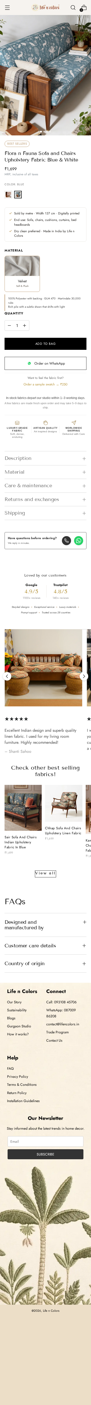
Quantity (14, 313)
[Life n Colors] (45, 7)
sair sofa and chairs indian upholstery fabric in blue (20, 842)
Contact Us (54, 1040)
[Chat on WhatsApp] (78, 540)
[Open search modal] (73, 8)
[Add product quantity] (24, 325)
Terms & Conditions (22, 1084)
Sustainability (17, 1010)
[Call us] (66, 540)
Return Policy (17, 1092)
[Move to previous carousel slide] (7, 676)
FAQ (10, 1068)
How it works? (18, 1034)
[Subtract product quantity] (9, 325)
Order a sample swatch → (45, 384)
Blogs (11, 1018)
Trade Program (57, 1032)
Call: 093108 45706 (61, 1002)
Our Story (14, 1002)
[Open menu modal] (7, 8)
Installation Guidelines (23, 1100)
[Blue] (18, 194)
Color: (14, 184)
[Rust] (8, 194)
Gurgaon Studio (19, 1026)
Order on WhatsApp (49, 363)
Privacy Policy (17, 1076)
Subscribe (45, 1154)
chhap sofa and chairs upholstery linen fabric (63, 831)
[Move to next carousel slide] (84, 676)
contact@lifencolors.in (62, 1024)
